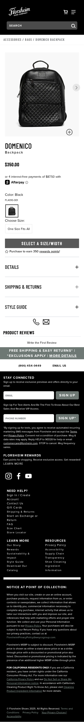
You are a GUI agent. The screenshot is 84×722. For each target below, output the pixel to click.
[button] (76, 87)
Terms (73, 431)
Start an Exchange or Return (22, 518)
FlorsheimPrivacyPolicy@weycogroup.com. (31, 637)
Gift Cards (14, 507)
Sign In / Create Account (18, 497)
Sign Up (67, 395)
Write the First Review (41, 342)
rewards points (49, 251)
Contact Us (15, 503)
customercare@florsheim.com (20, 443)
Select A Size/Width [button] (42, 243)
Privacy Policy (16, 435)
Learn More (13, 464)
